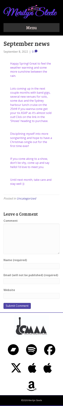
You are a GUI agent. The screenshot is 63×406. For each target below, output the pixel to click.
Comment (11, 221)
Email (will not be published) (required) (31, 275)
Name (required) (15, 260)
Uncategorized (26, 198)
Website (9, 290)
